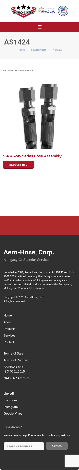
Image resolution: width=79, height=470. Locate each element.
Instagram (11, 407)
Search (57, 446)
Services (9, 335)
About (7, 322)
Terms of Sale (13, 353)
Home (21, 50)
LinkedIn (10, 393)
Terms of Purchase (17, 360)
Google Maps (13, 413)
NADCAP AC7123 (16, 378)
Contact (9, 342)
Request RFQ (18, 165)
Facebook (11, 400)
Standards (39, 50)
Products (10, 328)
